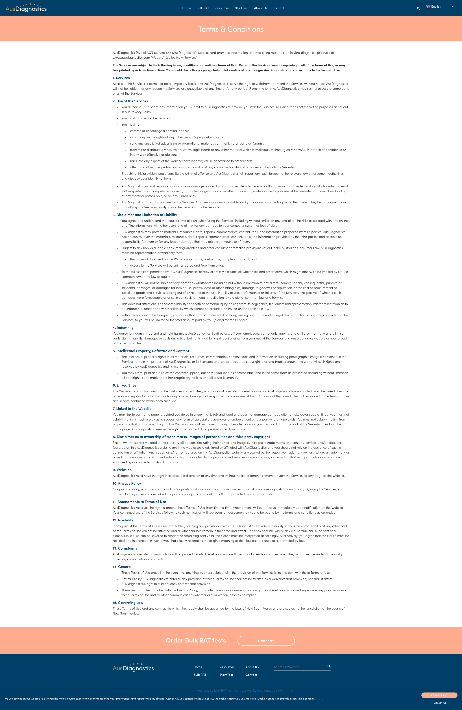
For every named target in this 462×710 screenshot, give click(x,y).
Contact (278, 8)
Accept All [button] (440, 702)
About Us (260, 8)
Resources (222, 8)
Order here (266, 640)
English (436, 6)
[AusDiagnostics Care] (26, 7)
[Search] (418, 8)
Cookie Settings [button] (439, 695)
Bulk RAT (203, 8)
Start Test (242, 8)
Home (186, 8)
